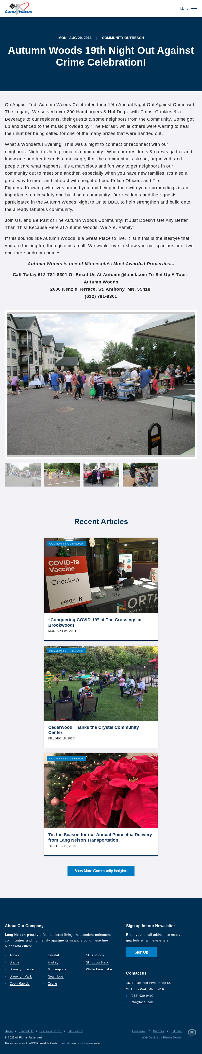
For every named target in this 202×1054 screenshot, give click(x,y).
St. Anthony (95, 955)
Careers (158, 1031)
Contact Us (26, 1031)
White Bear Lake (99, 969)
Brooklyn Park (21, 976)
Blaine (14, 962)
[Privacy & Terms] (192, 1034)
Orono (52, 983)
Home (9, 1031)
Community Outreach (66, 543)
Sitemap (177, 1031)
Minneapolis (57, 969)
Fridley (53, 962)
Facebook (138, 1031)
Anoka (14, 955)
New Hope (56, 976)
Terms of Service (85, 1043)
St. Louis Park (97, 962)
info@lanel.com (142, 1002)
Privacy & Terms (50, 1031)
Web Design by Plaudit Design (162, 1037)
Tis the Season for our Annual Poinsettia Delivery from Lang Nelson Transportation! (100, 837)
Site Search (75, 1031)
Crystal (53, 955)
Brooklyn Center (22, 969)
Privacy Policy (65, 1043)
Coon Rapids (20, 983)
